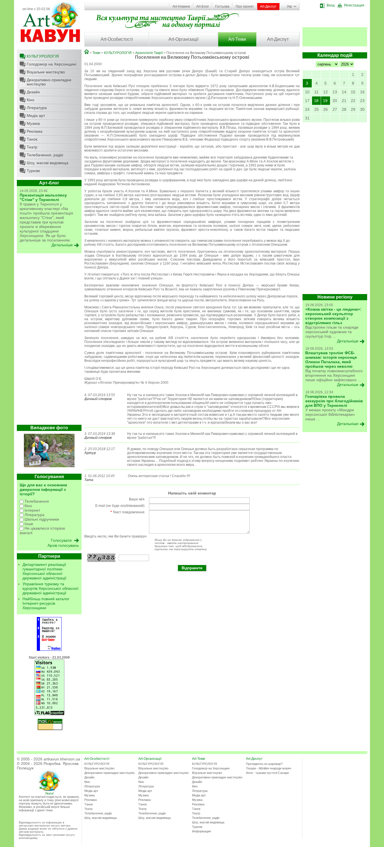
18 (316, 100)
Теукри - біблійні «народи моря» (268, 768)
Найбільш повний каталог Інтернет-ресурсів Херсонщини (45, 603)
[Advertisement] (49, 340)
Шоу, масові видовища (47, 163)
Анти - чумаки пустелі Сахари (267, 772)
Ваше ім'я (136, 499)
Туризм (33, 170)
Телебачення (36, 501)
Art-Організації (183, 39)
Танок (32, 139)
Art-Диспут (268, 6)
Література (37, 107)
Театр (32, 147)
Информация (201, 831)
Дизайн (33, 92)
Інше (28, 523)
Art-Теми (237, 39)
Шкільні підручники (41, 519)
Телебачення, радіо (45, 155)
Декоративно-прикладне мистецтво (49, 82)
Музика (33, 123)
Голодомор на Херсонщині (51, 64)
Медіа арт (36, 115)
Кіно (30, 100)
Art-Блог (202, 6)
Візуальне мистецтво (46, 72)
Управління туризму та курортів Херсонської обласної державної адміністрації (50, 588)
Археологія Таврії (149, 53)
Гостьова (222, 6)
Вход (331, 5)
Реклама (34, 131)
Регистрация (354, 5)
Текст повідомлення (127, 512)
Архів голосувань (63, 545)
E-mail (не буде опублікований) (119, 506)
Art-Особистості (117, 39)
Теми (96, 53)
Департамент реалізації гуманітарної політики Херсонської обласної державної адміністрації (44, 571)
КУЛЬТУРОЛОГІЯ (43, 56)
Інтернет (31, 510)
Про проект (245, 6)
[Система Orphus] (49, 650)
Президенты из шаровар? (264, 763)
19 (325, 100)
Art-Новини (181, 6)
